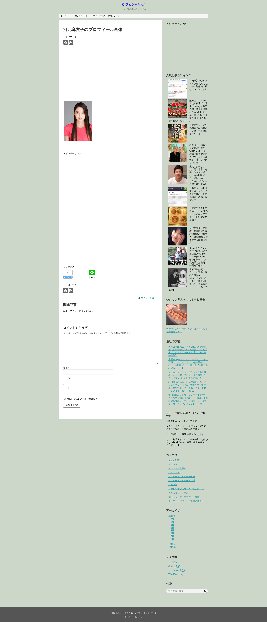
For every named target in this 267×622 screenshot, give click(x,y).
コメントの (176, 570)
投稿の (174, 566)
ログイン (172, 562)
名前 (66, 368)
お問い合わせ (113, 16)
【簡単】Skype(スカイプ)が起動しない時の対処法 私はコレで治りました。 (198, 86)
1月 (172, 539)
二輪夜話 (172, 484)
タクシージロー (148, 298)
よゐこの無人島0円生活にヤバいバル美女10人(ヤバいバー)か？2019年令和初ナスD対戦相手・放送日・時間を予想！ (198, 257)
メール (67, 378)
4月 (172, 530)
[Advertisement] (110, 74)
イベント (172, 464)
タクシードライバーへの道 (181, 480)
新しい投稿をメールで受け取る (82, 399)
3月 (172, 533)
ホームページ (66, 16)
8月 (172, 519)
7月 (172, 521)
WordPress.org (175, 574)
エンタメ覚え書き (177, 468)
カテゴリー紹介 (83, 16)
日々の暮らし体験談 (178, 492)
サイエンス (174, 472)
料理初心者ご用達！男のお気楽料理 (186, 488)
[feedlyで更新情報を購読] (65, 42)
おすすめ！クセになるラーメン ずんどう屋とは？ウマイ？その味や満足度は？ (198, 214)
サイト (66, 388)
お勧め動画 (174, 460)
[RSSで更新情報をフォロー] (71, 42)
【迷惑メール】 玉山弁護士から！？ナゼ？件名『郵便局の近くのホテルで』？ (198, 194)
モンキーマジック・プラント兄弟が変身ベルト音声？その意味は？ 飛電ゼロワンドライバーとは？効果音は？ (187, 375)
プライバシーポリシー (133, 613)
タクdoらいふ (133, 4)
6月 (172, 524)
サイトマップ (99, 16)
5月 (172, 527)
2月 (172, 536)
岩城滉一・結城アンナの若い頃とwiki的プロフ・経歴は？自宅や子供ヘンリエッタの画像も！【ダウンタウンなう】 (198, 154)
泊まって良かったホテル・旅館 (184, 497)
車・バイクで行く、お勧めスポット (186, 501)
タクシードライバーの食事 (181, 476)
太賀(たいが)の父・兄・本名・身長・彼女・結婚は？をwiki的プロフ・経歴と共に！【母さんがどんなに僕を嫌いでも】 (198, 175)
